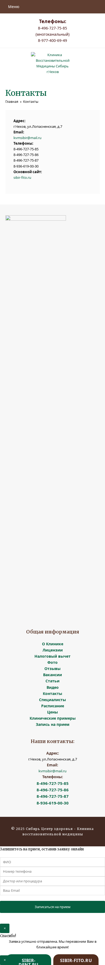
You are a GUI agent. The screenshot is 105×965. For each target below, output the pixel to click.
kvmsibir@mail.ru (27, 137)
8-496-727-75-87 (53, 796)
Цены (52, 712)
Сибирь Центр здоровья (50, 829)
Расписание (52, 705)
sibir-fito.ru (22, 177)
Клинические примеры (53, 718)
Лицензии (53, 650)
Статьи (53, 680)
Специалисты (52, 699)
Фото (52, 662)
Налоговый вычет (52, 656)
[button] (12, 6)
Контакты (52, 693)
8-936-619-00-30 (53, 803)
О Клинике (52, 643)
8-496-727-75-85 (53, 783)
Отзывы (52, 668)
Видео (53, 687)
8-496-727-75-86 (53, 789)
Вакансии (52, 674)
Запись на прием (52, 724)
